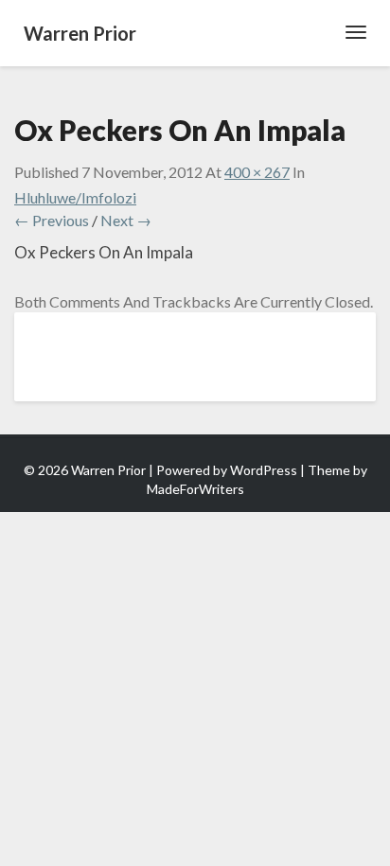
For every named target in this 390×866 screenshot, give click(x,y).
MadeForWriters (195, 489)
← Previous (51, 220)
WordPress (263, 470)
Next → (125, 220)
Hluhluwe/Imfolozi (75, 197)
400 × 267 (257, 172)
